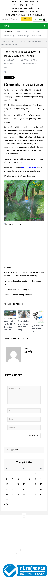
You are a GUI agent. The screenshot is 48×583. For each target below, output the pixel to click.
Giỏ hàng (38, 547)
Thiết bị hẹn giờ (23, 36)
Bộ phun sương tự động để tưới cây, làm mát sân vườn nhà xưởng (24, 526)
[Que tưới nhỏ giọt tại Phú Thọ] (38, 317)
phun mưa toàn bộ (11, 154)
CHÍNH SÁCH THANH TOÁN (24, 5)
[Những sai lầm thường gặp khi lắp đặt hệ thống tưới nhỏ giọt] (10, 313)
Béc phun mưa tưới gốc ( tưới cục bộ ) (19, 176)
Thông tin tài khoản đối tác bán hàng (19, 557)
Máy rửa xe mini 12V (11, 550)
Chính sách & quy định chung (23, 530)
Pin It (39, 78)
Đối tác (29, 547)
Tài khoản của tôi (9, 553)
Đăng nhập (20, 547)
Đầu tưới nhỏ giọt (9, 36)
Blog (30, 523)
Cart (41, 19)
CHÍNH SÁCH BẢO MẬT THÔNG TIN (24, 1)
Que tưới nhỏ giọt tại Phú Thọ (37, 328)
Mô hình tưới (13, 41)
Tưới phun (36, 31)
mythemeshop (28, 519)
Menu (7, 26)
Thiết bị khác (36, 36)
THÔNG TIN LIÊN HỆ (36, 15)
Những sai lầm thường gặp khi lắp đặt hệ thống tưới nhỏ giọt (10, 324)
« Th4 (6, 504)
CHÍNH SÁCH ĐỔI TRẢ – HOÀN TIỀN (24, 11)
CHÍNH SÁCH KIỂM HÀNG (15, 15)
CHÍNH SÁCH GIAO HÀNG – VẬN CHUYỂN (24, 8)
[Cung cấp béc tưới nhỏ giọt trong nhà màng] (24, 315)
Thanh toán (22, 553)
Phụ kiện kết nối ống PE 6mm (33, 550)
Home (3, 41)
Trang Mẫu (38, 557)
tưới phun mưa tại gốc (24, 147)
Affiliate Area (20, 523)
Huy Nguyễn (10, 60)
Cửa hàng (9, 547)
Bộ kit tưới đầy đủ (23, 31)
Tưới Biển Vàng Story (24, 560)
